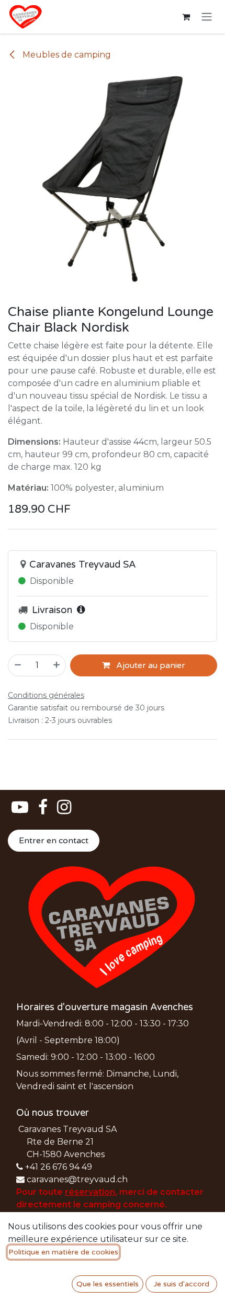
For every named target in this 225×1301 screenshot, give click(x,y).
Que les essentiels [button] (107, 1284)
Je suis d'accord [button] (181, 1284)
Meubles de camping (65, 55)
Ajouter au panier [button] (149, 665)
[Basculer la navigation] (206, 17)
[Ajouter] (57, 665)
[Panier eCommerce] (185, 16)
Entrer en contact (53, 840)
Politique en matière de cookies (63, 1252)
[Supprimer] (17, 665)
